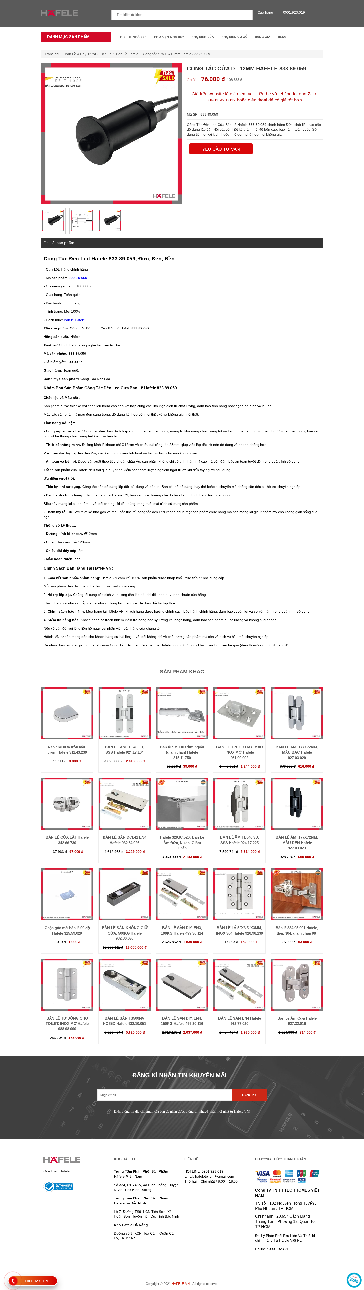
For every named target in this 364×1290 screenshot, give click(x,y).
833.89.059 (78, 278)
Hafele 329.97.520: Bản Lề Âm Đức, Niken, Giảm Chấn (182, 842)
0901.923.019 (294, 12)
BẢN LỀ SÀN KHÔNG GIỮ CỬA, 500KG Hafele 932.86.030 (125, 933)
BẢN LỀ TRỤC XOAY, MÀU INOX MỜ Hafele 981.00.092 (239, 752)
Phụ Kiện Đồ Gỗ (234, 37)
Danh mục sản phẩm (68, 36)
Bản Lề (106, 54)
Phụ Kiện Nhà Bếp (169, 37)
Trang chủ (52, 54)
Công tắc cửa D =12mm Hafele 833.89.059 (176, 54)
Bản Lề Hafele (127, 54)
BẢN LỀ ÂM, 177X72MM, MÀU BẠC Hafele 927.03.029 (297, 752)
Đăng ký (249, 1095)
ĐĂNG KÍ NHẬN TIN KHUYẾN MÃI (179, 1075)
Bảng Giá (262, 37)
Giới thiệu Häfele (56, 1171)
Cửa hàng (265, 12)
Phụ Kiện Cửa (202, 37)
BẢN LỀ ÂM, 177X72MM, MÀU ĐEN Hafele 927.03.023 (297, 842)
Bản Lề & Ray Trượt (80, 54)
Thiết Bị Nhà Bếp (132, 37)
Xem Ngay (67, 730)
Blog (282, 37)
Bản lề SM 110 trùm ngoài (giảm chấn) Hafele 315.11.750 (182, 752)
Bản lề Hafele (74, 320)
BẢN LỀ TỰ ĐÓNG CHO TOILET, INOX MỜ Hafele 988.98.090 (67, 1023)
